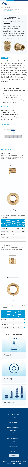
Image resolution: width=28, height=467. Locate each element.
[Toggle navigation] (26, 3)
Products (9, 7)
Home (2, 7)
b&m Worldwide (13, 443)
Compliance (13, 417)
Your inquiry (8, 379)
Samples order (9, 402)
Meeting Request (13, 446)
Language (13, 455)
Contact (13, 441)
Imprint (13, 420)
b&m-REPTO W (7, 11)
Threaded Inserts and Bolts (11, 9)
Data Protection (13, 422)
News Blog (13, 430)
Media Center (13, 433)
